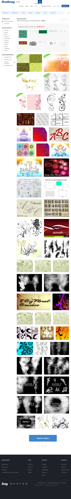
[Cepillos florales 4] (25, 266)
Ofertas (30, 464)
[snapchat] (23, 484)
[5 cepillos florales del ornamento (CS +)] (60, 421)
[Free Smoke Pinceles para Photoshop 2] (56, 385)
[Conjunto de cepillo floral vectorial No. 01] (25, 348)
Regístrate (65, 6)
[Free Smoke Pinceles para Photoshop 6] (56, 283)
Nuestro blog (65, 469)
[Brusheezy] (8, 2)
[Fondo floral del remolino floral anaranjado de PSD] (56, 63)
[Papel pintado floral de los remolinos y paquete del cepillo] (30, 102)
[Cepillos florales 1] (25, 318)
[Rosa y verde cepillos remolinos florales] (43, 421)
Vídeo (31, 6)
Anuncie (30, 467)
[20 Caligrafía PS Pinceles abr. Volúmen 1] (25, 119)
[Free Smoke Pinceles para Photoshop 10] (59, 348)
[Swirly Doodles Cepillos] (29, 188)
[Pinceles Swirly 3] (29, 167)
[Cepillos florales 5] (43, 266)
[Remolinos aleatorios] (27, 333)
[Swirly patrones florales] (29, 63)
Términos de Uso (39, 485)
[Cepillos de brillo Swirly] (56, 167)
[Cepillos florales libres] (62, 333)
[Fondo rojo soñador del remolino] (40, 134)
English (44, 464)
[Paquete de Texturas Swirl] (42, 150)
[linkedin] (26, 484)
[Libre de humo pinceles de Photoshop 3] (26, 421)
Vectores (21, 6)
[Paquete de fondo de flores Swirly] (29, 82)
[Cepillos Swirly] (60, 119)
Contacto (64, 472)
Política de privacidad (51, 485)
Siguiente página (43, 438)
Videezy (4, 469)
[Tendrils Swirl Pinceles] (56, 248)
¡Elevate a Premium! (46, 6)
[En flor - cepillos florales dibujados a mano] (41, 348)
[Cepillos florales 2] (43, 318)
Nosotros (64, 464)
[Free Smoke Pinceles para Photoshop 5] (56, 366)
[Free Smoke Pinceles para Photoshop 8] (29, 405)
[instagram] (20, 484)
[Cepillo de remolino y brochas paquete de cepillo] (29, 248)
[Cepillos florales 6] (61, 318)
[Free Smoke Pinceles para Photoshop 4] (29, 385)
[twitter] (14, 484)
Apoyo (30, 469)
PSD (36, 6)
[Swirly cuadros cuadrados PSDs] (56, 188)
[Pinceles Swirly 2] (60, 150)
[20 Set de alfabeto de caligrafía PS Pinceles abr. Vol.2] (29, 208)
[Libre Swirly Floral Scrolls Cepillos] (56, 102)
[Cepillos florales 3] (61, 266)
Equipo (63, 467)
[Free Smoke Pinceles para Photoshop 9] (29, 366)
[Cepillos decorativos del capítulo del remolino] (47, 333)
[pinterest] (17, 484)
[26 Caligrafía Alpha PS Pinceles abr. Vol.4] (59, 134)
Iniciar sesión (56, 6)
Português (45, 469)
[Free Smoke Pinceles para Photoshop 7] (56, 405)
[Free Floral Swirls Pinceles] (29, 228)
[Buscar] (40, 1)
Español (44, 467)
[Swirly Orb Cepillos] (25, 150)
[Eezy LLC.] (5, 483)
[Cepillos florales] (60, 301)
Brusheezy (5, 464)
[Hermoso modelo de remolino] (42, 119)
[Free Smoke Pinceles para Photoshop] (29, 283)
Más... (44, 475)
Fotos (26, 6)
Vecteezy (5, 467)
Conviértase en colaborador (10, 472)
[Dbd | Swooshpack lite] (56, 228)
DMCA (30, 472)
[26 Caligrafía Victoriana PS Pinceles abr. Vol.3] (56, 208)
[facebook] (11, 484)
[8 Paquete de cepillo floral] (34, 301)
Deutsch (44, 472)
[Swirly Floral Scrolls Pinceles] (56, 82)
